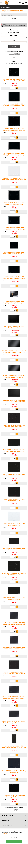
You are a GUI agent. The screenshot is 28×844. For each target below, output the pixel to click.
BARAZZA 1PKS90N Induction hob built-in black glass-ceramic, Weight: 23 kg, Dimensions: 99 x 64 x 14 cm (14, 377)
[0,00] (26, 2)
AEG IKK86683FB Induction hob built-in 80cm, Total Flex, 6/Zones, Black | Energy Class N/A (14, 278)
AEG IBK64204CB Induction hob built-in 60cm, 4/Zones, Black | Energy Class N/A (14, 252)
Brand (14, 40)
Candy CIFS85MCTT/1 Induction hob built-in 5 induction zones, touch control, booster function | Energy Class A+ (13, 723)
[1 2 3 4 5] (13, 409)
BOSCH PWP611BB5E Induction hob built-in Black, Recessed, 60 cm (14, 573)
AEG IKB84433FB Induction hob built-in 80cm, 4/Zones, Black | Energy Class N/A (14, 228)
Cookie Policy (4, 833)
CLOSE (26, 831)
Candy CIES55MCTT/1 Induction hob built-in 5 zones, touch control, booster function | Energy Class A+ (13, 698)
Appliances (7, 25)
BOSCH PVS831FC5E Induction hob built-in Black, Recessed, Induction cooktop (14, 549)
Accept (14, 841)
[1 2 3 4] (13, 656)
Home (2, 25)
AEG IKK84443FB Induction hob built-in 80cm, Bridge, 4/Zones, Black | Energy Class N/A (14, 303)
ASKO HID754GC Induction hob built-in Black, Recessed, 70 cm (14, 326)
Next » (18, 53)
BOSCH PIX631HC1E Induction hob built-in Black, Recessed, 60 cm (14, 499)
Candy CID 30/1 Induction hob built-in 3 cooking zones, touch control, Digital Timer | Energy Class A (14, 747)
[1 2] (13, 88)
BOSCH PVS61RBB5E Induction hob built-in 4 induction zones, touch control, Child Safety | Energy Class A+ (14, 476)
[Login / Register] (23, 2)
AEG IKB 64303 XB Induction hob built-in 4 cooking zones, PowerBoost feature (14, 203)
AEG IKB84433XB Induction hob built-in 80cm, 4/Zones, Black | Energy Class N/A (14, 154)
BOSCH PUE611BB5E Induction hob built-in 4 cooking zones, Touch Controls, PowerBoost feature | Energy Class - (14, 426)
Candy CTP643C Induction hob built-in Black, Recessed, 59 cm (14, 771)
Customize (14, 837)
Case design (14, 35)
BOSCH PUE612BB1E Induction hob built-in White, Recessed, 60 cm (14, 524)
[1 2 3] (13, 310)
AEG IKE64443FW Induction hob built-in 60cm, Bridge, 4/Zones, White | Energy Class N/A (14, 179)
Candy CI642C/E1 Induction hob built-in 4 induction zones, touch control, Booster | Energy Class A (14, 624)
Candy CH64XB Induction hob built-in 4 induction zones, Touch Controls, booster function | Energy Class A (14, 673)
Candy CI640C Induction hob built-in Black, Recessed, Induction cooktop (14, 796)
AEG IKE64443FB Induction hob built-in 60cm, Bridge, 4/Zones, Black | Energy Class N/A (14, 130)
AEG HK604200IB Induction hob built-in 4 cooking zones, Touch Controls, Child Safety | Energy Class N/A (14, 81)
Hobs (23, 25)
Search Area (14, 30)
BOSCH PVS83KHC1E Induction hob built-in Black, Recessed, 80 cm (14, 598)
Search (14, 19)
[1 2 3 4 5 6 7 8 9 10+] (13, 113)
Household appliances (5, 7)
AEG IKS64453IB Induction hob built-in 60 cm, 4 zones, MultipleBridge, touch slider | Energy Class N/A (14, 105)
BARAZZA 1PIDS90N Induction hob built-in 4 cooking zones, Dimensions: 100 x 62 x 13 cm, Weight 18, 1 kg (14, 352)
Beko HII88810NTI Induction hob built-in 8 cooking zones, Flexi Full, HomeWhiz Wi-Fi (14, 401)
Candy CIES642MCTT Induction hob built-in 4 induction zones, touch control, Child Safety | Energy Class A (14, 648)
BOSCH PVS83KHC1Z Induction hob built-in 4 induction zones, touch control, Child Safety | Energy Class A (14, 451)
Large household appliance (15, 25)
